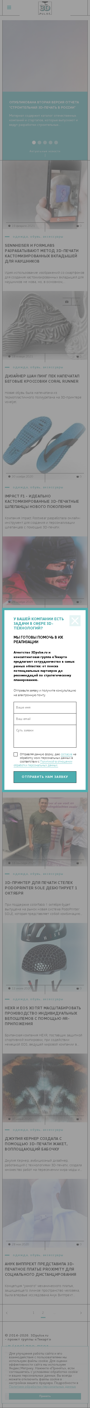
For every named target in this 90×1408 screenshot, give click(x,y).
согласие (66, 754)
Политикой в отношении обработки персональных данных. (43, 763)
